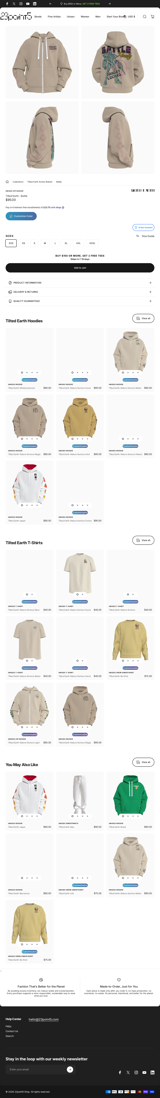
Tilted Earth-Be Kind (118, 676)
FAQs (8, 1026)
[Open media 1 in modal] (117, 62)
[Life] (80, 857)
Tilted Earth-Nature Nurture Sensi (75, 676)
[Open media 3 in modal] (42, 137)
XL (66, 243)
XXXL (92, 243)
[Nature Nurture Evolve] (80, 484)
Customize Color (23, 216)
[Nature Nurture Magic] (30, 418)
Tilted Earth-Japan (16, 521)
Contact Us (12, 1031)
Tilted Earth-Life (66, 893)
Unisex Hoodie (15, 384)
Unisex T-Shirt (15, 606)
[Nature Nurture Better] (130, 352)
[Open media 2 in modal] (42, 62)
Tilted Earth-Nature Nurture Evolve (75, 521)
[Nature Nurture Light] (30, 706)
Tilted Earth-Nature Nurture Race (24, 610)
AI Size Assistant (145, 227)
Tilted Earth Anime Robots (39, 182)
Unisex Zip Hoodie (14, 191)
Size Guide (148, 236)
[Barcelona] (30, 857)
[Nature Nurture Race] (30, 574)
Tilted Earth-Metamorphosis (21, 388)
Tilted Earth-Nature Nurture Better (125, 388)
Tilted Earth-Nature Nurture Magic (24, 454)
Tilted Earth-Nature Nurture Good (75, 388)
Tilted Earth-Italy (66, 827)
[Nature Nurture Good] (80, 352)
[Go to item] (22, 372)
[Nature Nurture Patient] (130, 418)
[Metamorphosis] (30, 352)
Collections (18, 182)
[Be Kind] (130, 640)
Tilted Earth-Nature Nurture (122, 610)
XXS (11, 243)
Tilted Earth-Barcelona (18, 893)
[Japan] (30, 484)
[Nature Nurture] (130, 574)
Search (10, 1036)
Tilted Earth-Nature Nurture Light (24, 742)
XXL (78, 243)
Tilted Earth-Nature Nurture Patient (125, 454)
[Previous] (50, 3)
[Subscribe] (70, 1069)
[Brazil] (130, 795)
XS (23, 243)
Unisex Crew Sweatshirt (121, 672)
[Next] (109, 3)
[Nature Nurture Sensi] (80, 640)
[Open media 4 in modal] (117, 137)
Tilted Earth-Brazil (117, 827)
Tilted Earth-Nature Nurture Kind (74, 454)
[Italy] (80, 795)
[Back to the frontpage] (7, 181)
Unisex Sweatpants (68, 823)
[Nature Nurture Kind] (80, 418)
